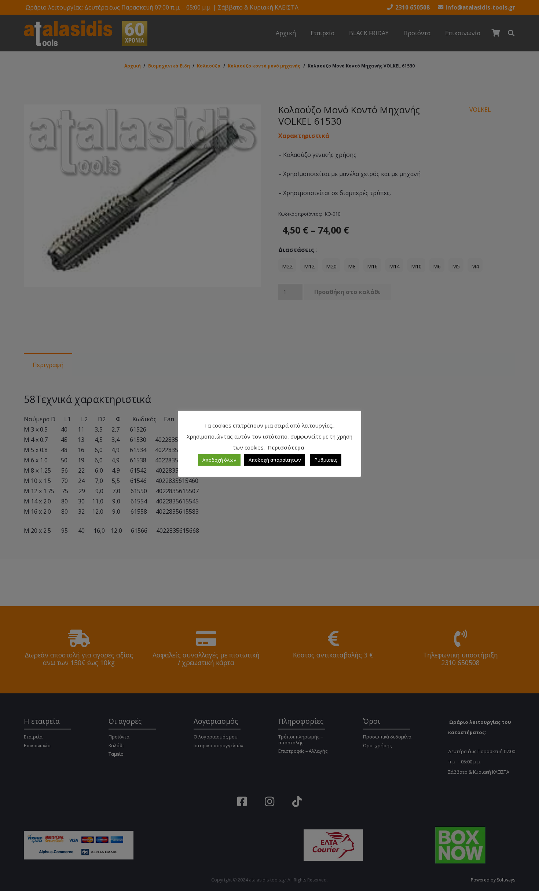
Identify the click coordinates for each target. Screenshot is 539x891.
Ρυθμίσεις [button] (326, 459)
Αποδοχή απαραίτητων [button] (275, 459)
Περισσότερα (286, 447)
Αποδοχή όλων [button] (219, 459)
